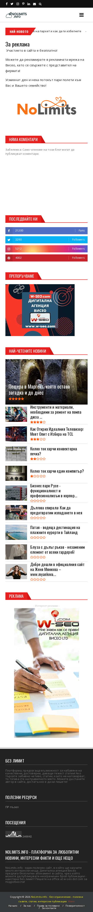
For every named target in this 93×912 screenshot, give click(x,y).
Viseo (71, 901)
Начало (12, 905)
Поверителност (75, 905)
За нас (27, 905)
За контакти (49, 908)
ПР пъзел (12, 807)
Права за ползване (48, 905)
